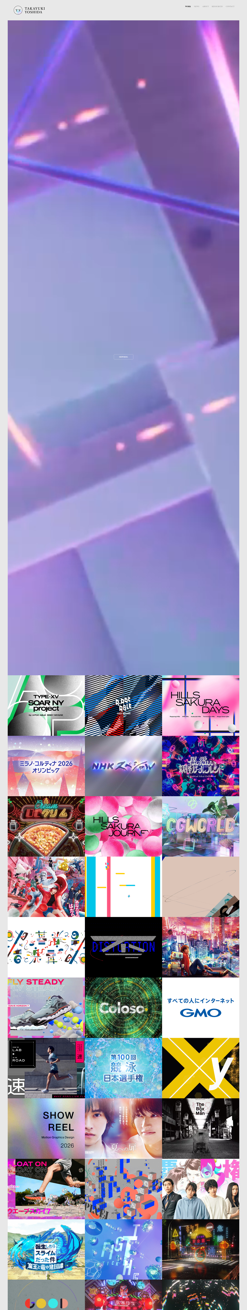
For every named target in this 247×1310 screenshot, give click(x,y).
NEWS (196, 6)
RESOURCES (217, 6)
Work (188, 6)
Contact (230, 6)
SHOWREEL (123, 357)
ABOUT (205, 6)
